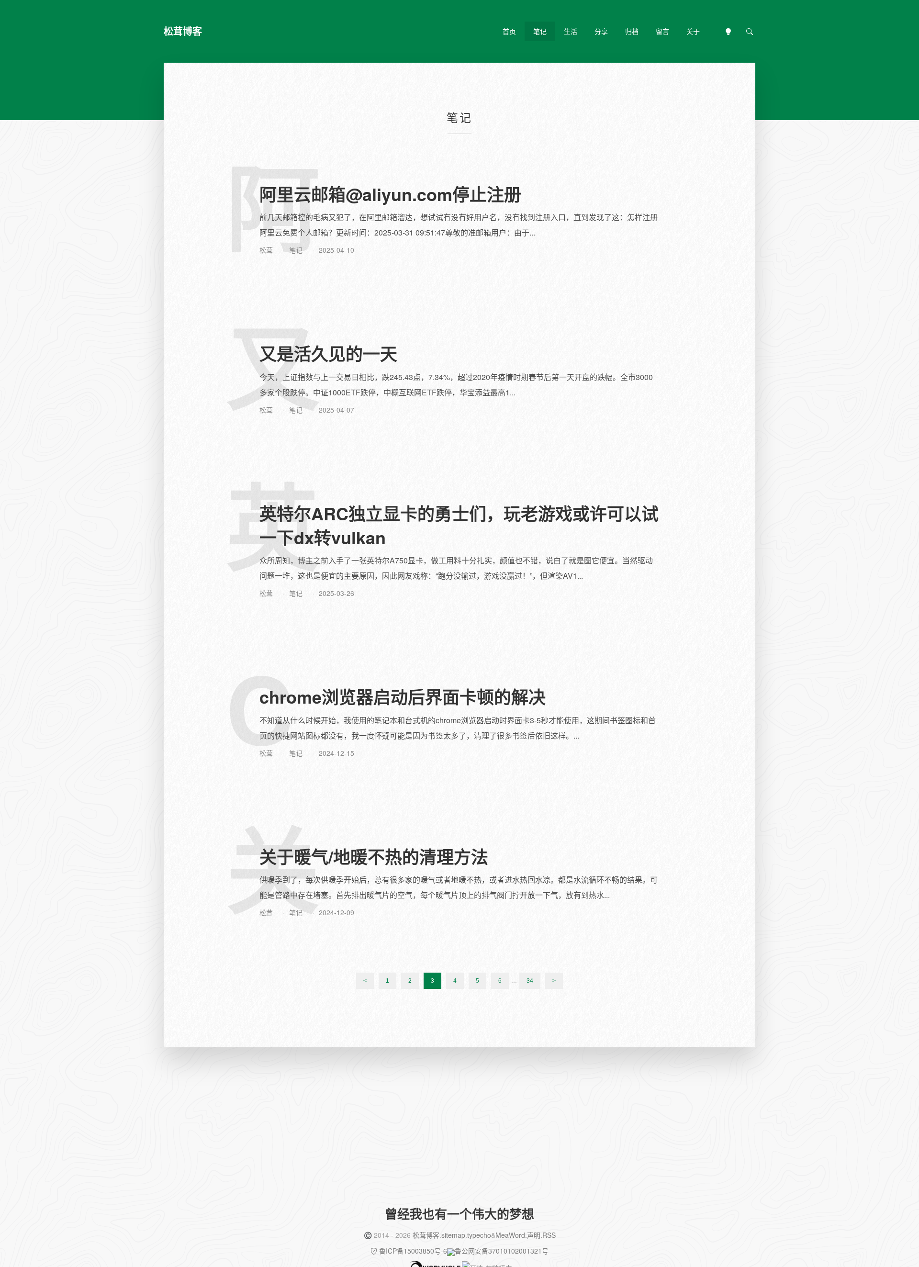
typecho (479, 1235)
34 (530, 980)
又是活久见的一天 (328, 353)
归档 (632, 31)
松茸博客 (426, 1235)
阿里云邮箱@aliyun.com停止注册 (390, 193)
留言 (662, 31)
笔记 (540, 31)
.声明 (532, 1235)
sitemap (453, 1235)
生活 (570, 31)
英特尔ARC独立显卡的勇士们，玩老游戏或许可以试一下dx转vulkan (459, 525)
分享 (601, 31)
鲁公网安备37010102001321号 (502, 1251)
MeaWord (510, 1235)
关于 (693, 31)
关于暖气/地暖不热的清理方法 (373, 856)
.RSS (548, 1235)
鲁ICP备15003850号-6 (413, 1251)
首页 (509, 31)
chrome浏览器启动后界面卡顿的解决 (402, 696)
